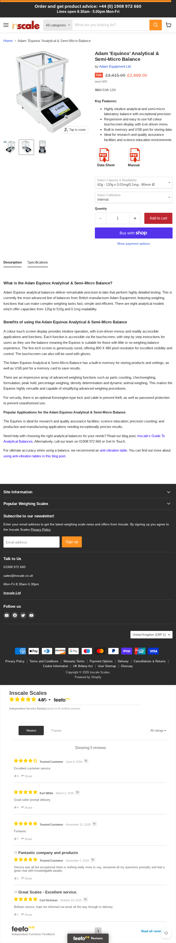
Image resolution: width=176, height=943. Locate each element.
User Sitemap (107, 666)
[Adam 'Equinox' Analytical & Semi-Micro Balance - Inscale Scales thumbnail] (10, 147)
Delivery (123, 661)
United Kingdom (149, 634)
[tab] (12, 263)
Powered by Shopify (88, 677)
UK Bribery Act (83, 666)
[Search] (155, 25)
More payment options (133, 243)
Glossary (127, 666)
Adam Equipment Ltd (115, 66)
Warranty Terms (74, 661)
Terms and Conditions (44, 661)
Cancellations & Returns (150, 661)
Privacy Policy (40, 529)
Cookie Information (55, 666)
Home (8, 41)
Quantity (101, 208)
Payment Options (101, 661)
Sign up (72, 542)
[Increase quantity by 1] (135, 218)
